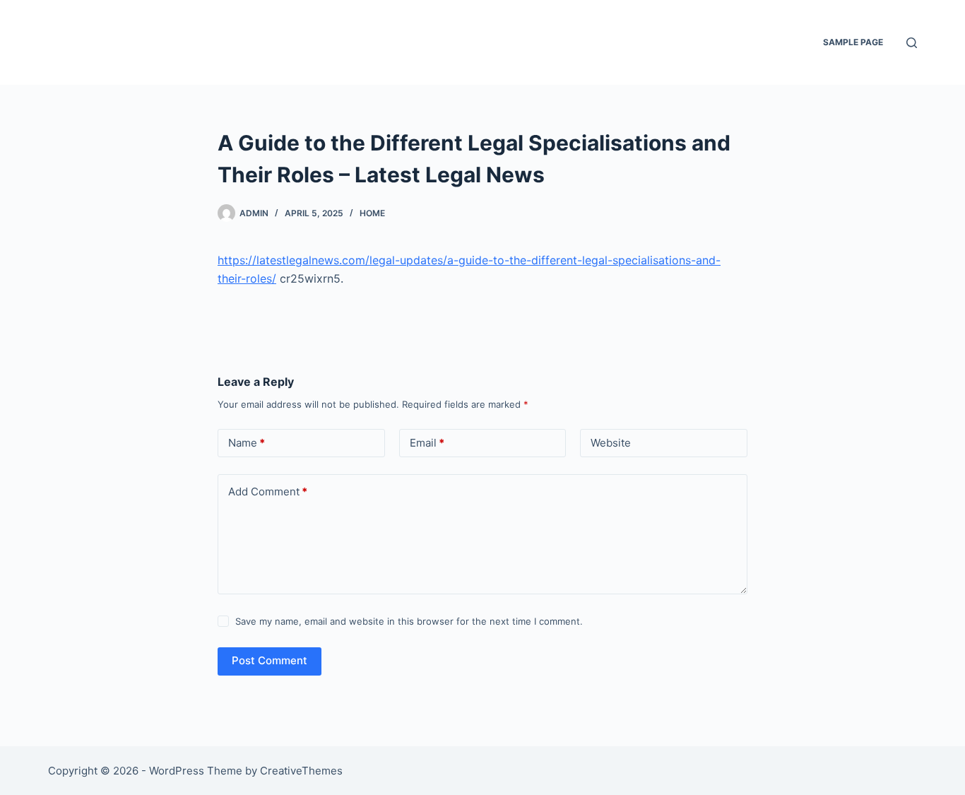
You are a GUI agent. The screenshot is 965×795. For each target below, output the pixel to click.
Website (611, 442)
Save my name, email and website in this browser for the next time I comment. (409, 621)
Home (372, 213)
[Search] (911, 42)
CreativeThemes (301, 770)
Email (427, 442)
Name (246, 442)
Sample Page (853, 42)
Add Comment (267, 491)
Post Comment (269, 660)
